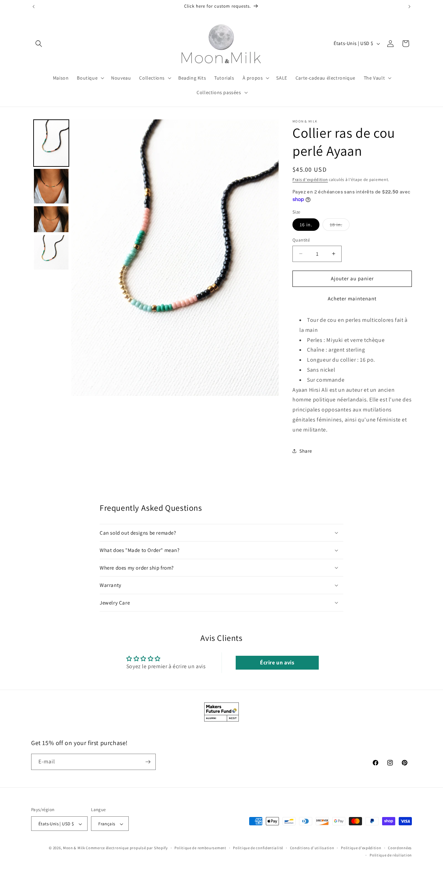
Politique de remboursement (200, 848)
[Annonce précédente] (33, 6)
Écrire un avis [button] (277, 662)
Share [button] (305, 451)
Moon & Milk (74, 848)
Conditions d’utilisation (312, 848)
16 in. (306, 224)
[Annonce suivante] (409, 6)
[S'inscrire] (147, 762)
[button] (38, 43)
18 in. (340, 226)
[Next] (269, 257)
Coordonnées (400, 848)
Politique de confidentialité (258, 848)
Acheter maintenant (352, 298)
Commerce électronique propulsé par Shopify (127, 848)
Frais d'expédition (310, 179)
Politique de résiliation (391, 855)
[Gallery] (155, 257)
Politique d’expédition (361, 848)
